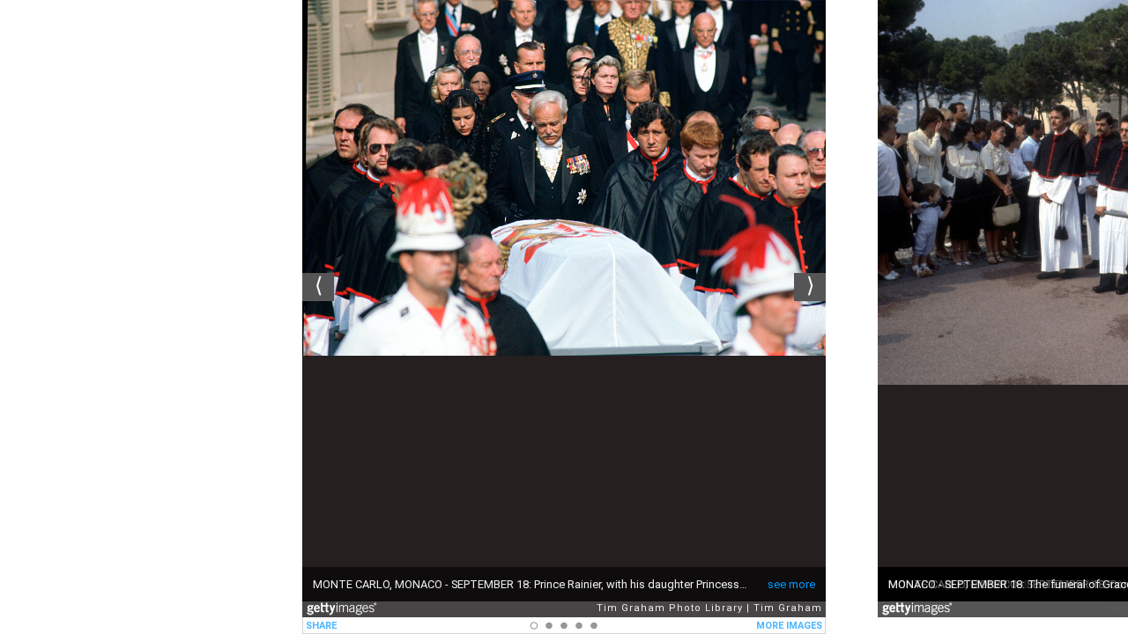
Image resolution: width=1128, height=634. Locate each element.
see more (791, 584)
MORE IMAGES (789, 625)
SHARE (321, 625)
